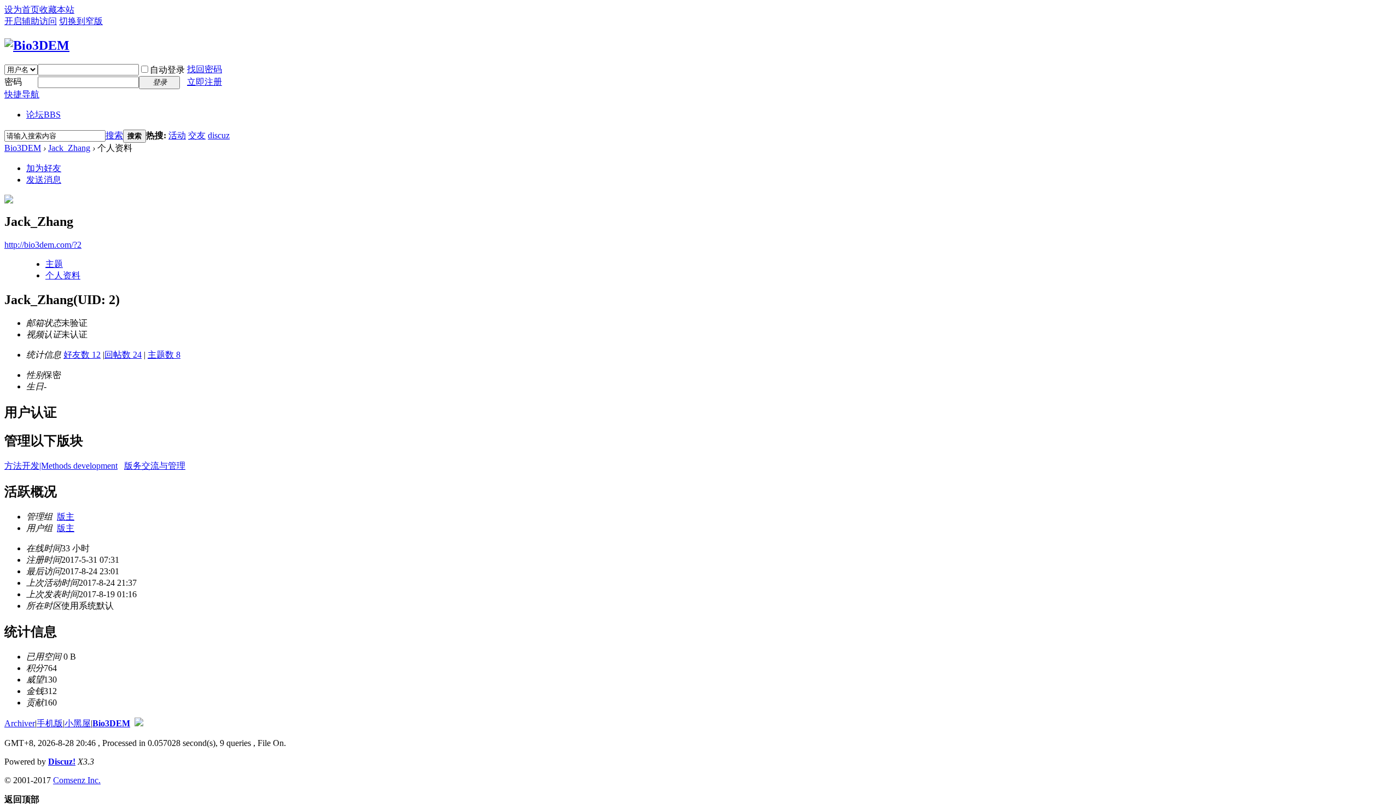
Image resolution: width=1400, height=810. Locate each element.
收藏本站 (56, 9)
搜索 (114, 135)
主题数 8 (164, 354)
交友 (197, 135)
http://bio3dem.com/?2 (42, 244)
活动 (177, 135)
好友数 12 (82, 354)
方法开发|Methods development (61, 465)
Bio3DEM (22, 148)
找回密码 (204, 69)
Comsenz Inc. (77, 780)
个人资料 (62, 275)
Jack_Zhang (69, 148)
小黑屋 (78, 723)
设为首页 (21, 9)
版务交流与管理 (154, 465)
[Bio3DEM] (36, 45)
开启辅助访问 (30, 21)
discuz (219, 135)
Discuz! (61, 761)
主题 (54, 264)
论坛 (43, 114)
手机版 (50, 723)
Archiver (19, 723)
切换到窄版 (81, 21)
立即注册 (204, 81)
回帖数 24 (123, 354)
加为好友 (43, 168)
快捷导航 (21, 94)
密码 (13, 81)
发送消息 (43, 179)
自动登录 (167, 69)
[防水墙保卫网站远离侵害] (139, 723)
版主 (65, 516)
